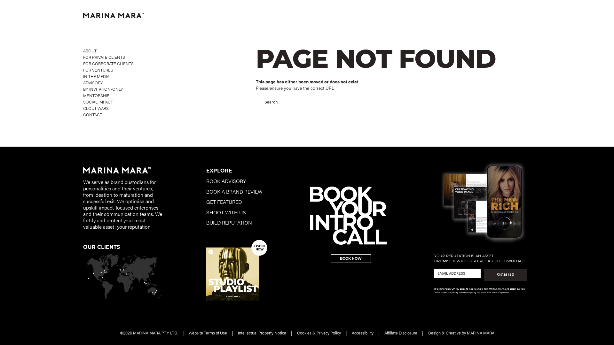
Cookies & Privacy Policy (319, 333)
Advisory (93, 83)
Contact (92, 114)
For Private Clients (104, 57)
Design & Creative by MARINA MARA (461, 333)
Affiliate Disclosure (400, 333)
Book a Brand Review (234, 191)
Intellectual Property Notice (262, 333)
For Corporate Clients (108, 63)
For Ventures (98, 70)
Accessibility (363, 333)
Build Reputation (229, 222)
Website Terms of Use (208, 333)
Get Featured (224, 201)
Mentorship (96, 95)
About (90, 51)
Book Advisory (226, 181)
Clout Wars (96, 108)
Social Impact (98, 102)
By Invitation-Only (103, 89)
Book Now (351, 258)
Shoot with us (226, 212)
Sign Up (506, 274)
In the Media (96, 76)
